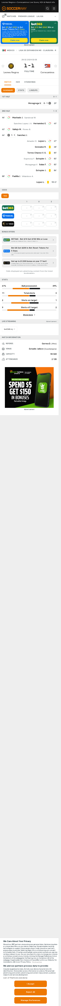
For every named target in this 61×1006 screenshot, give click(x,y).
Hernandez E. (39, 123)
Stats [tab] (21, 90)
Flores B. (27, 129)
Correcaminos (47, 72)
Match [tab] (7, 82)
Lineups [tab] (33, 90)
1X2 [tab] (5, 196)
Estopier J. (41, 158)
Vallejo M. (16, 129)
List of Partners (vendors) (15, 978)
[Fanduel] (8, 216)
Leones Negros (11, 72)
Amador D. (32, 141)
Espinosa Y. (29, 158)
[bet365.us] (8, 208)
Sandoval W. (30, 117)
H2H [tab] (18, 82)
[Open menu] (54, 8)
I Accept (30, 984)
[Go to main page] (16, 8)
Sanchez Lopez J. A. (23, 123)
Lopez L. (42, 141)
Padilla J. (16, 176)
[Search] (47, 8)
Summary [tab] (8, 90)
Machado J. (17, 117)
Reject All (30, 992)
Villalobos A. (28, 176)
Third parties (37, 962)
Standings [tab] (29, 82)
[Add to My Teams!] (3, 66)
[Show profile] (11, 66)
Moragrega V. (31, 164)
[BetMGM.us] (8, 223)
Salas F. (42, 164)
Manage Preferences (30, 1000)
